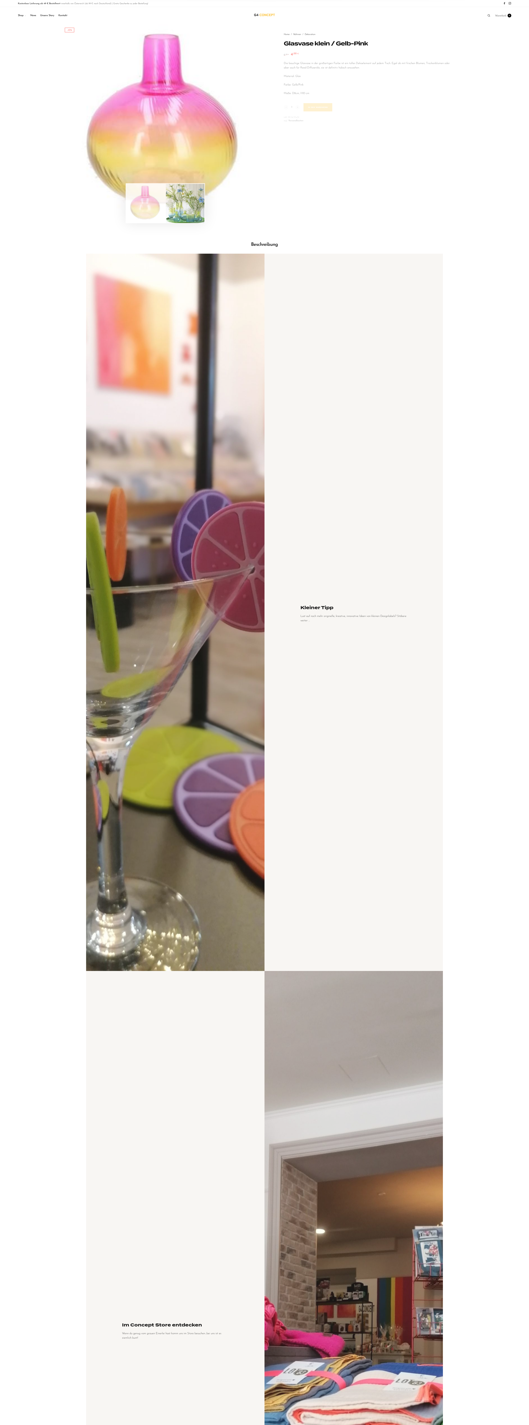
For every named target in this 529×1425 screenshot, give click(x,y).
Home (287, 34)
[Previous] (84, 120)
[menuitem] (24, 15)
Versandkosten (295, 119)
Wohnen (297, 34)
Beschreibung (264, 244)
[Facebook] (504, 3)
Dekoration (310, 34)
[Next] (246, 120)
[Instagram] (510, 3)
